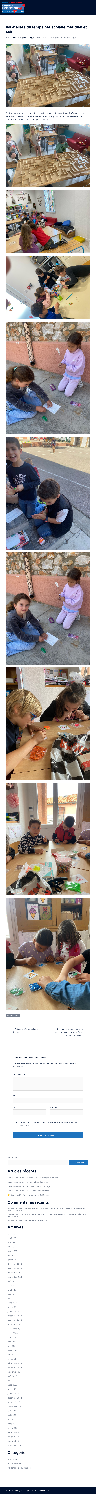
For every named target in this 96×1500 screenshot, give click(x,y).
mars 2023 (12, 1385)
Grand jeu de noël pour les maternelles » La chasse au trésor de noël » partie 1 (47, 1215)
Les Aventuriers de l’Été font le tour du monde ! (28, 1182)
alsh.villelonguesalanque (21, 38)
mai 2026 (12, 1242)
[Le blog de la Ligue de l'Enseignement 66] (13, 7)
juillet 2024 (13, 1333)
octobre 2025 (14, 1272)
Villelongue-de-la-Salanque (63, 38)
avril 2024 (12, 1346)
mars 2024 (12, 1350)
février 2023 (13, 1389)
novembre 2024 (15, 1320)
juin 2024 (12, 1337)
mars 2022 (12, 1424)
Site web (53, 1107)
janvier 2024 (13, 1359)
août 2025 (12, 1281)
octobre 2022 (14, 1402)
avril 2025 (12, 1298)
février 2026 (13, 1255)
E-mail (16, 1107)
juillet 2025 (13, 1285)
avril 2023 (12, 1380)
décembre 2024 (15, 1316)
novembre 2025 (15, 1268)
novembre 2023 (15, 1367)
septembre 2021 (15, 1445)
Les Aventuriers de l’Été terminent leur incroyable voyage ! (33, 1177)
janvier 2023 (13, 1393)
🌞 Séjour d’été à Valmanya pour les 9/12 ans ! (28, 1195)
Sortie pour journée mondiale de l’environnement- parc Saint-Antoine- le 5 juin (69, 1032)
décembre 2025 (15, 1264)
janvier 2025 (13, 1311)
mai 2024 (12, 1341)
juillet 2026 (13, 1234)
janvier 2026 (13, 1260)
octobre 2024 (14, 1324)
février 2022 (13, 1428)
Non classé (12, 1459)
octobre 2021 (14, 1441)
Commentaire (19, 1074)
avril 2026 (12, 1247)
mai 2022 (12, 1415)
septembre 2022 (15, 1406)
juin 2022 (12, 1411)
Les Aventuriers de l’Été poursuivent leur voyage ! (29, 1186)
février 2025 (13, 1307)
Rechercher (13, 1157)
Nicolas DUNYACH (16, 1208)
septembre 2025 (15, 1277)
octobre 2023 (14, 1372)
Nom (16, 1095)
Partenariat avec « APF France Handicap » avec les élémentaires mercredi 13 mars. (46, 1209)
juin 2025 (12, 1290)
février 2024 (13, 1354)
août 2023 (12, 1376)
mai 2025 (12, 1294)
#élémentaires (12, 1015)
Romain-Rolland (15, 1463)
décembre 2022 (15, 1398)
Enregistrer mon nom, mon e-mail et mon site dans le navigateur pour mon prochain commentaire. (46, 1124)
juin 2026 (12, 1238)
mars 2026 (12, 1251)
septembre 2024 (15, 1329)
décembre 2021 (14, 1432)
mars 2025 (12, 1303)
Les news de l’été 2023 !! (39, 1220)
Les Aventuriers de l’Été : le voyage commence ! (29, 1190)
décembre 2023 (15, 1363)
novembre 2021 (14, 1437)
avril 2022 (12, 1419)
